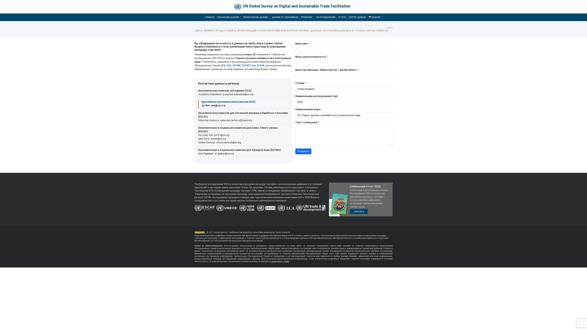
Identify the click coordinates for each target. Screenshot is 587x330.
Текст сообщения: (306, 122)
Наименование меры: (308, 109)
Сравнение (306, 17)
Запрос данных (357, 17)
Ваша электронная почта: (310, 56)
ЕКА (223, 65)
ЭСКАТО (246, 65)
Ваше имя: (301, 43)
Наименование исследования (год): (316, 96)
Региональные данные (255, 17)
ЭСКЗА (260, 65)
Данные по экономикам (285, 17)
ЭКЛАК (236, 65)
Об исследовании (326, 17)
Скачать (359, 211)
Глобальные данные (228, 17)
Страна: (300, 83)
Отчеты (342, 17)
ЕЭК (229, 65)
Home (390, 27)
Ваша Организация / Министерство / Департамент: (326, 69)
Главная (209, 17)
